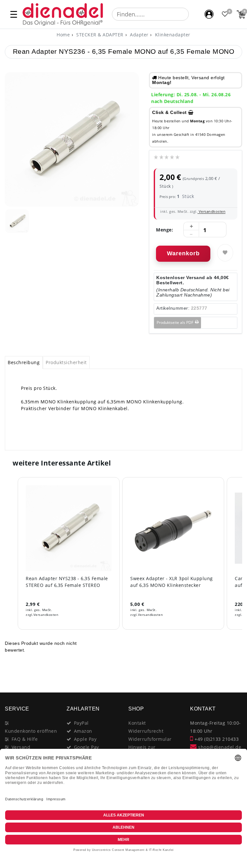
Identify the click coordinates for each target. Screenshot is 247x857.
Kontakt (137, 723)
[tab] (24, 362)
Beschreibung (24, 362)
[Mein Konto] (209, 14)
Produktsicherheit (66, 362)
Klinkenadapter (171, 35)
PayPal (81, 723)
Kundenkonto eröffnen (31, 731)
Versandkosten (211, 211)
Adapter (139, 35)
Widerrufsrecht (145, 731)
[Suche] (193, 14)
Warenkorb (183, 253)
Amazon (83, 731)
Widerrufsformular (150, 739)
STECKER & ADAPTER (99, 35)
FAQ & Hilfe (25, 739)
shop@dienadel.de (219, 747)
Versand (21, 747)
